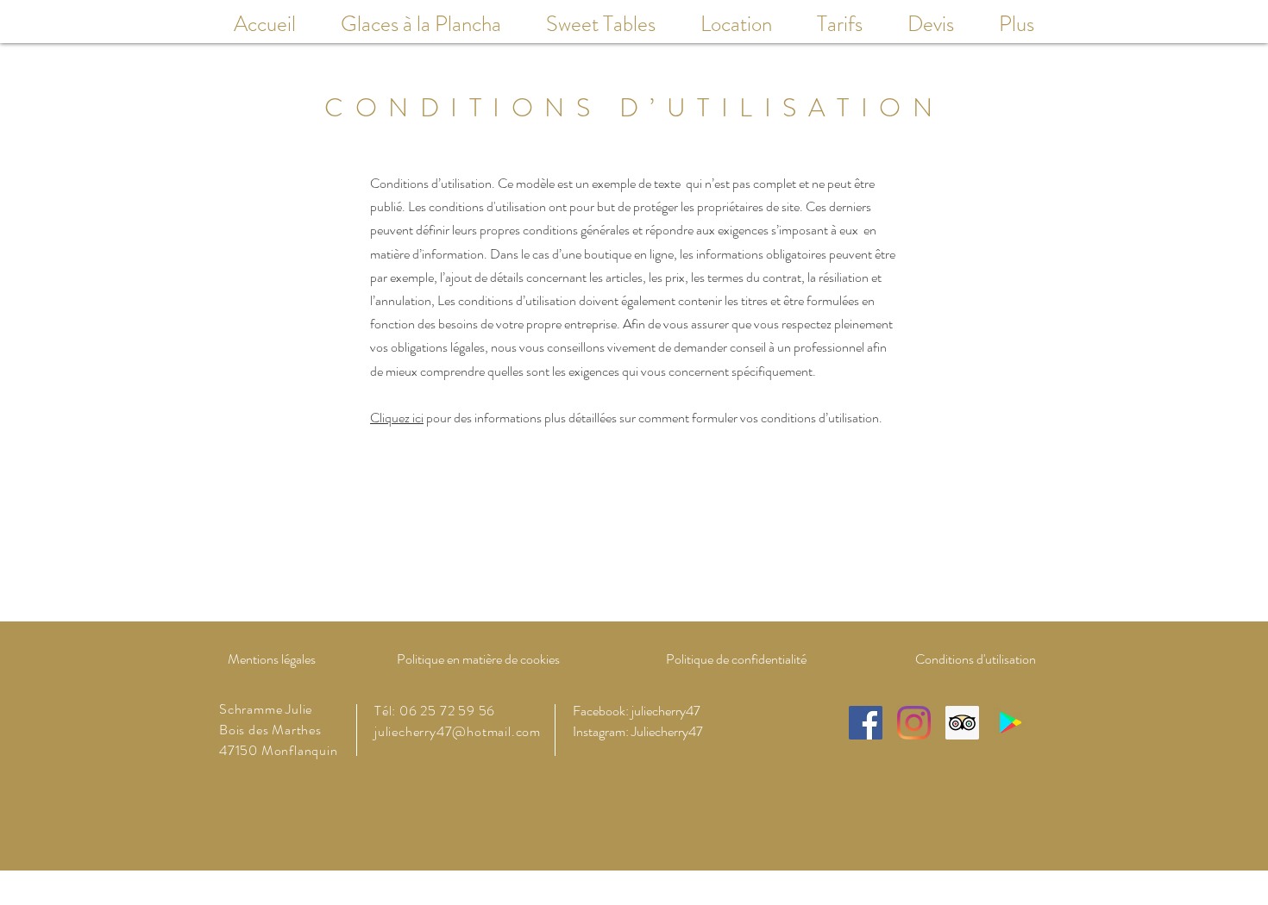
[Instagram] (914, 723)
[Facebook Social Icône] (865, 723)
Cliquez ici (397, 418)
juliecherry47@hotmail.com (457, 731)
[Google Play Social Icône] (1010, 723)
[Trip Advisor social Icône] (962, 723)
